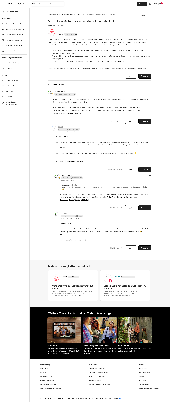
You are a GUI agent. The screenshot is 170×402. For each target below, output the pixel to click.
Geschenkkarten (144, 384)
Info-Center (10, 91)
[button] (149, 26)
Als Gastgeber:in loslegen (97, 368)
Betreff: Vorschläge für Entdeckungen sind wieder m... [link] (98, 14)
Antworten (145, 76)
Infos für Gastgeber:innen (97, 376)
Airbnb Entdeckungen (13, 63)
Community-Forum (95, 380)
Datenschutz (70, 398)
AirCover (43, 372)
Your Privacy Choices (111, 398)
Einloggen (157, 4)
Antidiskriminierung (46, 376)
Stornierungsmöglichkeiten (48, 384)
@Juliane (66, 185)
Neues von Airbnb (12, 80)
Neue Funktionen (144, 372)
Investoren (142, 380)
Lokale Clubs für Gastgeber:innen (11, 103)
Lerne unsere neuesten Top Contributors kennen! (125, 287)
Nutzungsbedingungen (83, 398)
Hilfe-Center (10, 96)
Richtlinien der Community (15, 86)
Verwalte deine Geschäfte (14, 40)
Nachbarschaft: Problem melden (50, 388)
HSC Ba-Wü (77, 113)
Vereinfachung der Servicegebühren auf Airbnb (72, 287)
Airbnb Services (11, 68)
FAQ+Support (57, 113)
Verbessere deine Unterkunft (15, 29)
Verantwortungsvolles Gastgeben (100, 384)
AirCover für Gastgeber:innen (98, 372)
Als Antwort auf (66, 132)
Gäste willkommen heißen (14, 34)
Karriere (141, 376)
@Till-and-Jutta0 (62, 136)
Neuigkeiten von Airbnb (72, 14)
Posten (141, 4)
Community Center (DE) (55, 14)
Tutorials (64, 113)
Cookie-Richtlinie (97, 398)
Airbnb (60, 34)
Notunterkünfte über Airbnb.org (149, 388)
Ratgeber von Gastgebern (14, 45)
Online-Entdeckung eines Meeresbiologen (122, 197)
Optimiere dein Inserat (13, 24)
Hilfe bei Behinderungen (47, 380)
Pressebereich (143, 368)
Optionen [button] (144, 15)
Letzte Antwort (75, 295)
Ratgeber (70, 113)
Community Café (11, 51)
